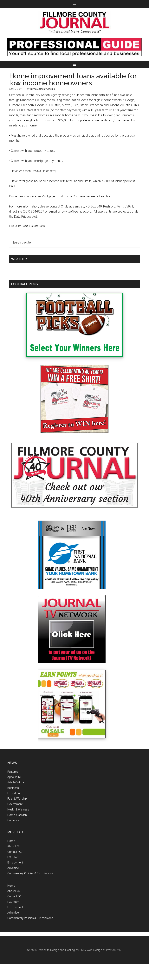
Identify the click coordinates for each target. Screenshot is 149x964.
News (43, 226)
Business (13, 787)
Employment (15, 862)
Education (13, 793)
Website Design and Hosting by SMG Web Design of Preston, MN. (80, 950)
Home (11, 840)
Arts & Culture (15, 782)
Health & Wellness (18, 809)
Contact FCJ (14, 851)
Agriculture (14, 777)
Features (12, 771)
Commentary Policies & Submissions (30, 873)
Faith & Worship (17, 798)
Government (15, 804)
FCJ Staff (13, 857)
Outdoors (13, 820)
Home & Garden (30, 226)
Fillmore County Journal (74, 22)
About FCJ (13, 846)
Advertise (13, 868)
